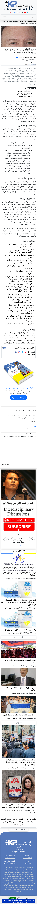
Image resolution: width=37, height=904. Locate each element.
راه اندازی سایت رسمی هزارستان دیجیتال (20, 629)
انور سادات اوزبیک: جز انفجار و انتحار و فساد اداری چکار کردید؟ (19, 306)
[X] (26, 64)
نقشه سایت (27, 863)
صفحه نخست (32, 21)
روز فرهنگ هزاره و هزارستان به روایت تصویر (19, 715)
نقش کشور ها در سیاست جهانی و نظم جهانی (21, 689)
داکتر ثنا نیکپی (16, 666)
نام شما (33, 421)
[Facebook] (33, 64)
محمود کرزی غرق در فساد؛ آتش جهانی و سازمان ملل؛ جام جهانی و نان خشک (18, 318)
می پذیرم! (12, 898)
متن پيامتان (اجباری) (30, 434)
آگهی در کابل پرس (9, 861)
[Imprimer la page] (29, 64)
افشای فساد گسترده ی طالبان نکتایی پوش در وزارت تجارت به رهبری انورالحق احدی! (19, 299)
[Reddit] (28, 64)
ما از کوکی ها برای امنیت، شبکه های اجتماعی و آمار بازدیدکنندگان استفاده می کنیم (18, 901)
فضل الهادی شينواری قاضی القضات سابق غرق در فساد (20, 250)
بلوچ (15, 821)
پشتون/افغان (24, 333)
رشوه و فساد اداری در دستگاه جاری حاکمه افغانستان (19, 261)
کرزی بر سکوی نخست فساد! (20, 294)
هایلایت (6, 343)
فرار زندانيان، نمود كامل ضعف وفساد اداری (19, 266)
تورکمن (8, 819)
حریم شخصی (27, 855)
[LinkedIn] (31, 64)
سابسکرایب (18, 545)
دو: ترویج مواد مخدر (23, 94)
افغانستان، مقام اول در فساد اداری (20, 272)
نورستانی (21, 821)
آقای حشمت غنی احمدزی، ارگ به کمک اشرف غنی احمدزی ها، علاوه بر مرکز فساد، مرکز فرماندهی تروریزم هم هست (18, 280)
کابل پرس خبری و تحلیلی (27, 57)
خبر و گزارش (23, 21)
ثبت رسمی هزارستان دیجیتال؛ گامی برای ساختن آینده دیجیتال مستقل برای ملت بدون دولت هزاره (18, 602)
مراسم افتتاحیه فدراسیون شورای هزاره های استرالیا (19, 574)
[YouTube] (25, 352)
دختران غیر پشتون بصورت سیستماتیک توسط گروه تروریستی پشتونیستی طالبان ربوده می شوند (19, 762)
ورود (27, 861)
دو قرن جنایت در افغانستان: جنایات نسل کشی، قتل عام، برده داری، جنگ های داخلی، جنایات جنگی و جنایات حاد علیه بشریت (18, 340)
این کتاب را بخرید (18, 397)
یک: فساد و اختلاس (24, 91)
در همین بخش (18, 550)
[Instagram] (19, 352)
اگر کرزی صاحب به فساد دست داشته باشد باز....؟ (19, 245)
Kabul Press (31, 354)
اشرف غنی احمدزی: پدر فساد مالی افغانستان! (19, 311)
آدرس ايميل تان (31, 429)
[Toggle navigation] (4, 17)
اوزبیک (15, 819)
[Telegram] (22, 352)
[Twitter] (29, 352)
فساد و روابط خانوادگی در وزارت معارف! (18, 256)
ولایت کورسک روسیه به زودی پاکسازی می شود (20, 661)
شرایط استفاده (27, 857)
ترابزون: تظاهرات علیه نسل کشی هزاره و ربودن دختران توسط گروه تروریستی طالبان (18, 806)
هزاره (26, 819)
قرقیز (27, 821)
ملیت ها (32, 333)
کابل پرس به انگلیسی (10, 863)
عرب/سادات (18, 824)
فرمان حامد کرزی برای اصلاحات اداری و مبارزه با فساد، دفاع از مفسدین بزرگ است (18, 288)
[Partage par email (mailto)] (35, 64)
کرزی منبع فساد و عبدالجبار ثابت (18, 323)
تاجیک (21, 819)
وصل (34, 426)
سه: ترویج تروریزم (24, 96)
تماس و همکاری (10, 857)
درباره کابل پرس (10, 855)
